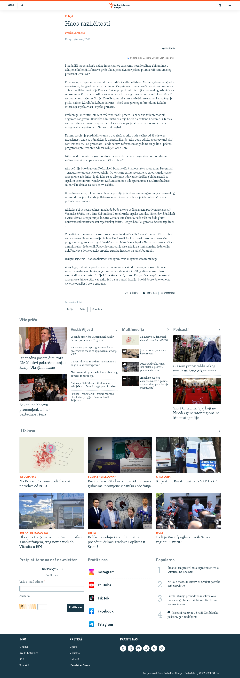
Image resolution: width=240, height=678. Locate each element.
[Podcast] (220, 5)
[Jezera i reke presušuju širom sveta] (130, 353)
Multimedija (133, 330)
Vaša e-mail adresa (32, 582)
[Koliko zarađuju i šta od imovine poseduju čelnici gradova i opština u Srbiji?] (120, 511)
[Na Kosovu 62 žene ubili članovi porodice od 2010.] (130, 340)
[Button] (168, 49)
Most (159, 533)
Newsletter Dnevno (80, 665)
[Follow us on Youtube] (139, 648)
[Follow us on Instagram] (146, 648)
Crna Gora (163, 477)
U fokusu (27, 431)
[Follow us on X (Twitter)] (131, 648)
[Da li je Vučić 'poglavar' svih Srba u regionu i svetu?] (188, 511)
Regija (69, 16)
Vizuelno (75, 653)
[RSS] (154, 648)
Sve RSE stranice (28, 653)
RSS (21, 659)
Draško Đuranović (75, 33)
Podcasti (181, 330)
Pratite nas (75, 607)
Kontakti (24, 665)
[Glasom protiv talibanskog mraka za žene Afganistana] (197, 348)
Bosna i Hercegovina (102, 477)
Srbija (92, 533)
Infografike (27, 477)
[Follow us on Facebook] (123, 648)
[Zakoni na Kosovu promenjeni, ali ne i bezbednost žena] (43, 387)
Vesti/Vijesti (82, 330)
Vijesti (73, 647)
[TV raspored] (162, 648)
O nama (23, 647)
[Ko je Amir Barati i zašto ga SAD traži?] (188, 455)
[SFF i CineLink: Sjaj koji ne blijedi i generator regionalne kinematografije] (197, 391)
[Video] (230, 5)
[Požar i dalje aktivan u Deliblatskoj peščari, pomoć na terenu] (130, 367)
